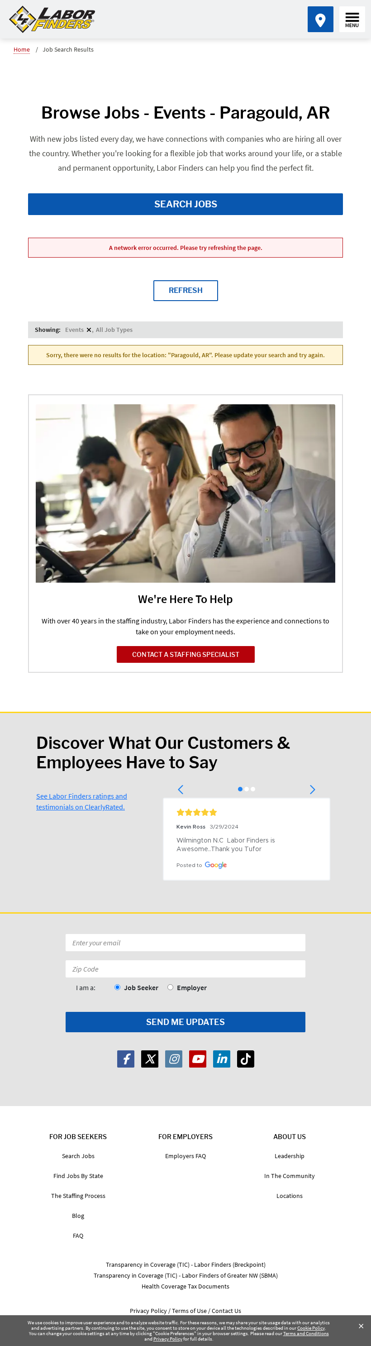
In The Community (289, 1176)
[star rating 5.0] (246, 812)
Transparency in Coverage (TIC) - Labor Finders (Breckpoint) (186, 1264)
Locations (289, 1196)
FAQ (78, 1235)
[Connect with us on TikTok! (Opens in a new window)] (245, 1059)
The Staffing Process (78, 1196)
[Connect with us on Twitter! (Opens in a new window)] (149, 1059)
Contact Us (226, 1311)
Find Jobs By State (78, 1176)
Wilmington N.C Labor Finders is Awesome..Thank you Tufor (226, 845)
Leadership (289, 1156)
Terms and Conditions (306, 1333)
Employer (192, 987)
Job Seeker (141, 987)
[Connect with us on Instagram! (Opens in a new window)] (173, 1059)
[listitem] (78, 329)
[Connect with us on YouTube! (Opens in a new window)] (197, 1059)
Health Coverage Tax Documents (185, 1286)
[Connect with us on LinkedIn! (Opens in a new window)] (221, 1059)
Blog (78, 1216)
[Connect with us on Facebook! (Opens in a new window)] (125, 1059)
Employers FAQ (185, 1156)
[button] (181, 789)
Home (22, 49)
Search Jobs (185, 204)
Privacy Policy (167, 1339)
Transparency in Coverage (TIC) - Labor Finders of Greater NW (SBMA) (186, 1275)
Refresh (186, 290)
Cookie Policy (311, 1328)
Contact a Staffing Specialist (185, 654)
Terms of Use (189, 1311)
